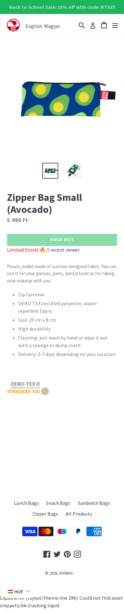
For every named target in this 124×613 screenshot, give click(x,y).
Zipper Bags (45, 514)
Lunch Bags (26, 503)
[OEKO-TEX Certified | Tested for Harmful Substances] (28, 394)
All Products (78, 514)
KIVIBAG (66, 573)
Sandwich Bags (94, 503)
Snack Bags (58, 503)
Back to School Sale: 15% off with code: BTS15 (62, 7)
